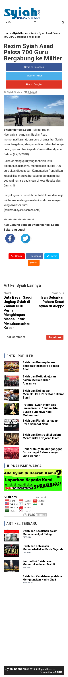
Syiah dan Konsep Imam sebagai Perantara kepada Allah (41, 366)
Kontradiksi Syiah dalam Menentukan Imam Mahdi (39, 563)
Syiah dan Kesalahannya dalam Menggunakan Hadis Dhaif (42, 578)
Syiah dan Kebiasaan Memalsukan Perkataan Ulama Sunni (43, 394)
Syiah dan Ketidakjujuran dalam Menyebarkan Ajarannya (39, 380)
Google (18, 256)
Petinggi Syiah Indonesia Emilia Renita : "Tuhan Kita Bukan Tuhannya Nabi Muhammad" (40, 410)
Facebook (35, 256)
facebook (55, 337)
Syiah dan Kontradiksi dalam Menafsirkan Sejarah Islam (42, 436)
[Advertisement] (34, 625)
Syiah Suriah (14, 92)
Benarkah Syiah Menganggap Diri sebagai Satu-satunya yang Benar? (42, 452)
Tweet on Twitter (34, 75)
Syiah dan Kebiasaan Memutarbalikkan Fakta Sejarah (43, 547)
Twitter (53, 256)
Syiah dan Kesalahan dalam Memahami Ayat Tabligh (40, 532)
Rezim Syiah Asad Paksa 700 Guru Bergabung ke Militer (33, 52)
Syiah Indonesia (16, 669)
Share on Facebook (34, 67)
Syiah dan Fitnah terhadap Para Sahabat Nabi (40, 422)
